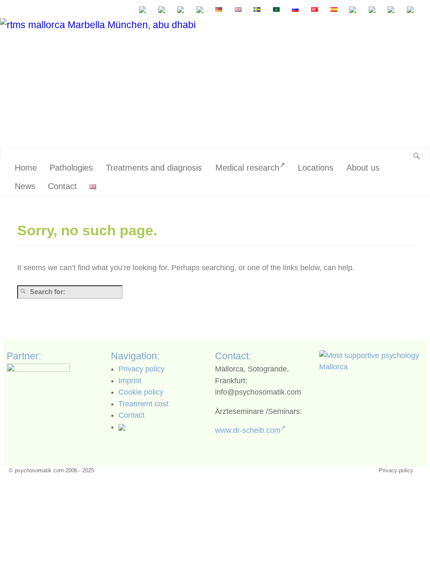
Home (26, 167)
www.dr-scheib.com (248, 430)
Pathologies (71, 167)
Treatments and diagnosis (154, 167)
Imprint (130, 381)
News (25, 186)
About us (363, 167)
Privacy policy (141, 369)
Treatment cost (143, 404)
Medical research (247, 167)
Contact (62, 186)
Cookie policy (140, 392)
